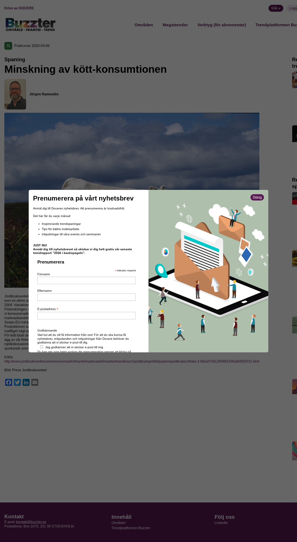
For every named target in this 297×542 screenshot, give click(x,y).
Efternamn (44, 290)
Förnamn (43, 274)
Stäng (257, 197)
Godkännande (47, 330)
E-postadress (47, 309)
